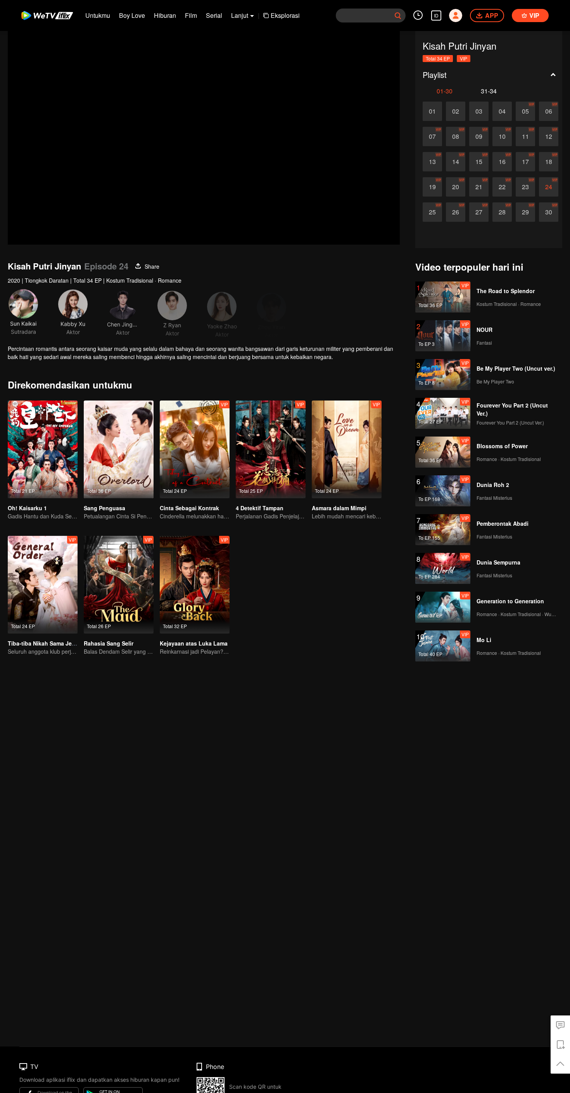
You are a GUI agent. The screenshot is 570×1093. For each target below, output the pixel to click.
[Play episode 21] (479, 187)
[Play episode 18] (548, 161)
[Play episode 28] (502, 212)
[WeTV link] (47, 15)
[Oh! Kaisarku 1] (43, 449)
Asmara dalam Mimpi (339, 508)
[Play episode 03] (479, 111)
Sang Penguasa (104, 508)
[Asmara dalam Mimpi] (347, 449)
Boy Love (132, 15)
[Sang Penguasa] (119, 449)
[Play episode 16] (502, 161)
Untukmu (97, 15)
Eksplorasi (285, 15)
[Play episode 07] (432, 136)
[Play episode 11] (525, 136)
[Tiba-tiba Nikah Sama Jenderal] (43, 585)
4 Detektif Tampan (259, 508)
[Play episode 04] (502, 111)
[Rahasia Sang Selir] (119, 585)
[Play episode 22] (502, 187)
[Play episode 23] (525, 187)
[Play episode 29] (525, 212)
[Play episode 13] (432, 161)
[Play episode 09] (479, 136)
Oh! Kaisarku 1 (27, 508)
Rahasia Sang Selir (108, 643)
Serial (214, 15)
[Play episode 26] (455, 212)
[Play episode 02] (455, 111)
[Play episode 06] (548, 111)
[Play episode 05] (525, 111)
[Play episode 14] (455, 161)
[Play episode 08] (455, 136)
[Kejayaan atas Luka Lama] (195, 585)
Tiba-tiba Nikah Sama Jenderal (48, 643)
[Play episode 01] (432, 111)
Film (191, 15)
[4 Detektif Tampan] (271, 449)
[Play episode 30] (548, 212)
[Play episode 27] (479, 212)
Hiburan (165, 15)
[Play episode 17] (525, 161)
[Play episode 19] (432, 187)
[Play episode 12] (548, 136)
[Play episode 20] (455, 187)
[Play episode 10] (502, 136)
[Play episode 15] (479, 161)
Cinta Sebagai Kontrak (189, 508)
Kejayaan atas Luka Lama (194, 643)
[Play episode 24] (548, 187)
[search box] (397, 15)
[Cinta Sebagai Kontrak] (195, 449)
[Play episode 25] (432, 212)
